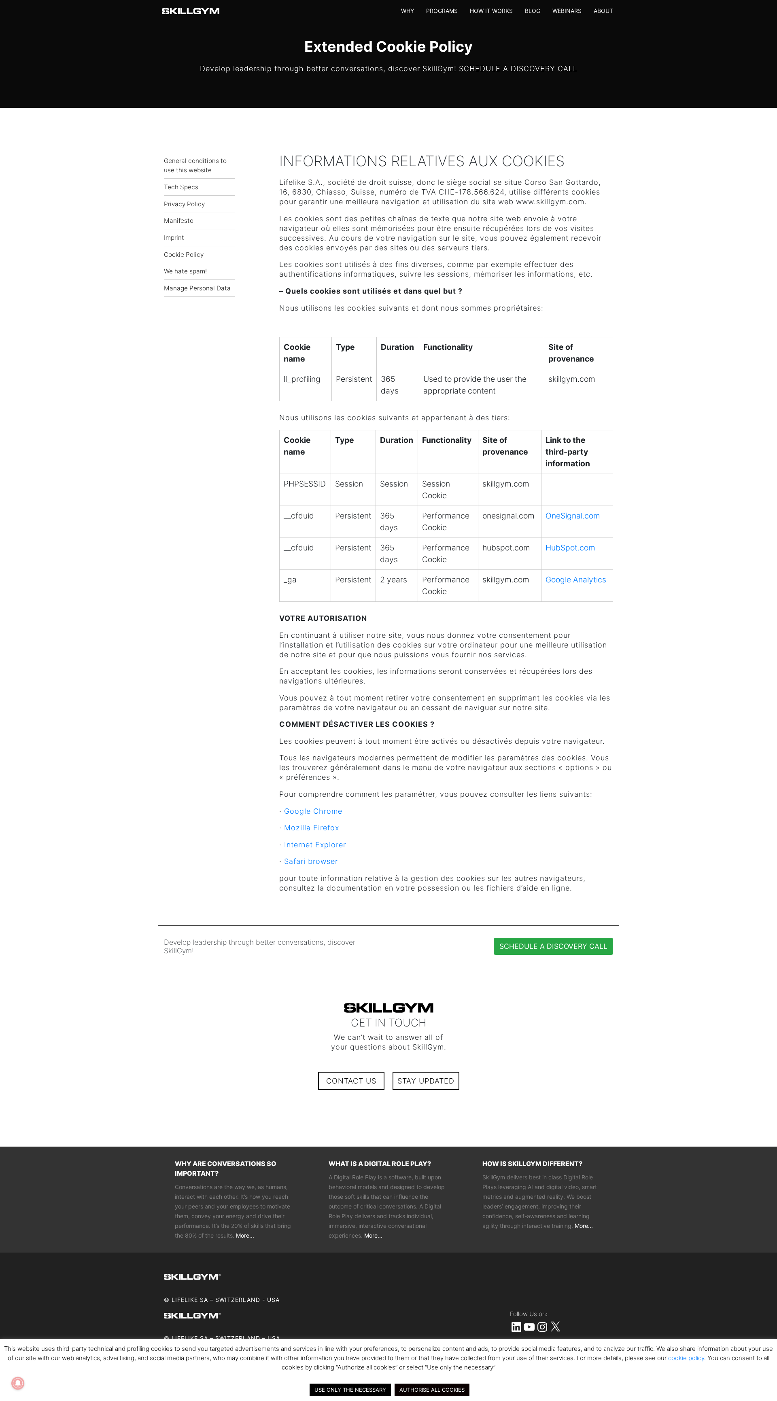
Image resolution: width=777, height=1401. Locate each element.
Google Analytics (576, 579)
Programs (442, 10)
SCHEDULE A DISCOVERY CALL (553, 946)
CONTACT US (351, 1081)
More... (245, 1235)
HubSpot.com (570, 547)
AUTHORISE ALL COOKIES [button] (432, 1389)
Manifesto (178, 220)
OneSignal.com (573, 516)
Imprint (174, 237)
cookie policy (686, 1358)
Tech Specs (181, 187)
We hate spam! (185, 271)
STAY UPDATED (425, 1081)
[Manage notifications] (17, 1383)
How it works (491, 10)
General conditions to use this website (195, 165)
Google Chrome (313, 811)
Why (407, 10)
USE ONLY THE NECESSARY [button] (350, 1389)
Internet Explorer (315, 844)
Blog (532, 10)
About (603, 10)
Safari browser (311, 861)
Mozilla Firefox (311, 827)
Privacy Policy (184, 204)
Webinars (567, 10)
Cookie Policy (184, 254)
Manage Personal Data (197, 288)
